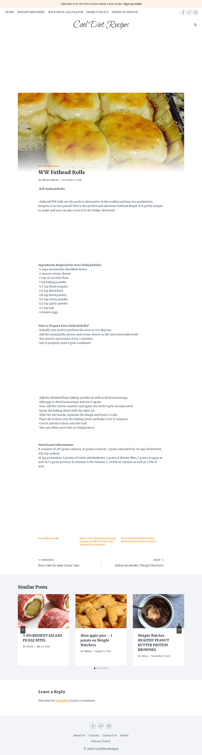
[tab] (94, 668)
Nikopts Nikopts (50, 180)
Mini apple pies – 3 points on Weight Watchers (96, 640)
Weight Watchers (31, 12)
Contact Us (109, 735)
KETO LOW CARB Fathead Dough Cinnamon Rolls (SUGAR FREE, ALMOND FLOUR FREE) (98, 541)
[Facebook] (183, 12)
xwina (144, 656)
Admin (30, 646)
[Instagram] (195, 12)
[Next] (179, 630)
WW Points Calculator (65, 12)
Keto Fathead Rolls (48, 538)
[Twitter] (189, 12)
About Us (79, 735)
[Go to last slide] (22, 630)
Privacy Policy (97, 12)
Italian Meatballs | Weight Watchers (139, 563)
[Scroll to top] (194, 750)
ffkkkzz (88, 651)
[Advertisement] (101, 56)
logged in (62, 700)
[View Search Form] (195, 25)
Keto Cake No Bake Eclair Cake (58, 563)
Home (9, 12)
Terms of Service (125, 12)
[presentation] (43, 611)
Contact (94, 735)
